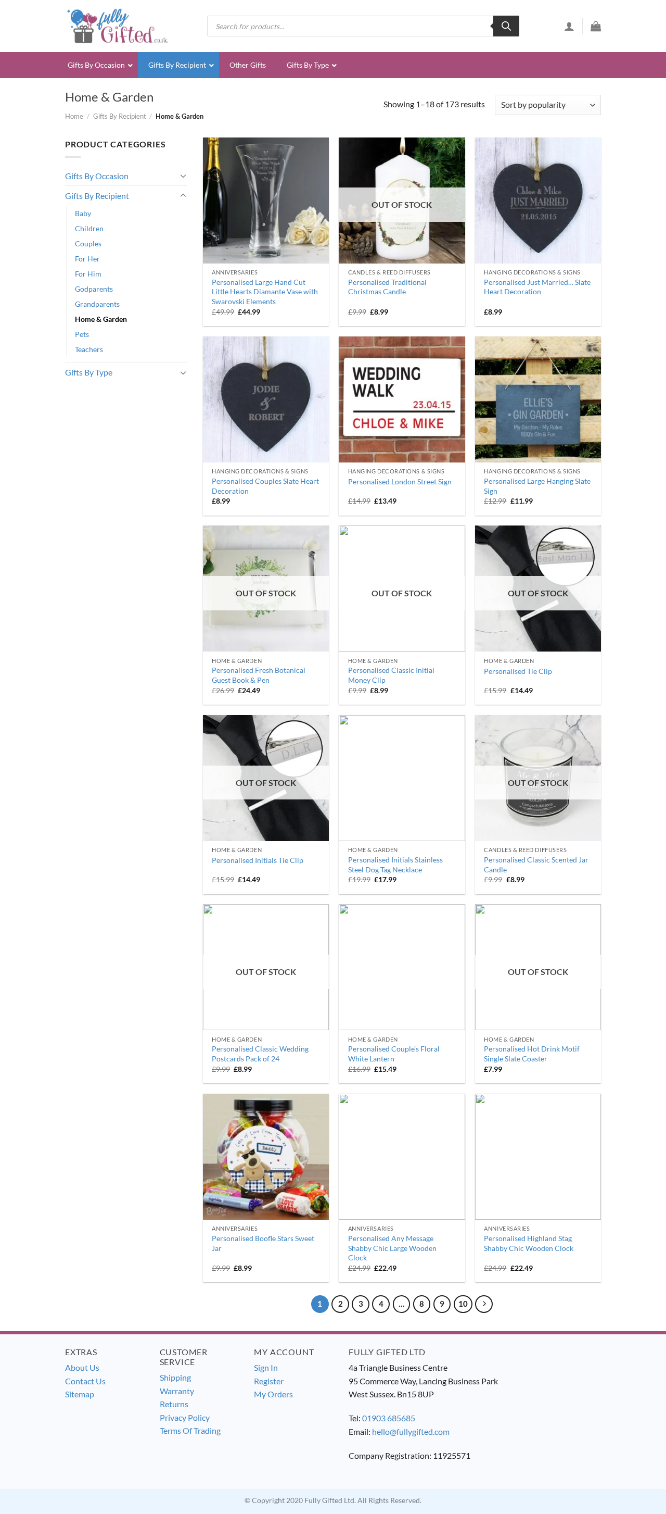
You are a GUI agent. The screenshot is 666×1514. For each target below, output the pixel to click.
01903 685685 (388, 1418)
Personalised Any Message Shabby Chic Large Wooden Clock (392, 1248)
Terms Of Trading (190, 1430)
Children (89, 228)
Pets (82, 334)
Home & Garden (101, 319)
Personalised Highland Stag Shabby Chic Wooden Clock (528, 1243)
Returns (174, 1404)
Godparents (94, 288)
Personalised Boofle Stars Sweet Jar (263, 1243)
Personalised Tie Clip (518, 671)
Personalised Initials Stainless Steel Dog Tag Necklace (395, 864)
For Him (88, 273)
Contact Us (85, 1381)
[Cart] (596, 26)
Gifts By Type (88, 372)
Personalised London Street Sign (400, 481)
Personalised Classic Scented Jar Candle (536, 864)
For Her (87, 258)
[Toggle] (183, 175)
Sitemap (79, 1394)
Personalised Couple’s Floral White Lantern (394, 1053)
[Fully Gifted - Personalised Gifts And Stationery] (117, 25)
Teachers (89, 349)
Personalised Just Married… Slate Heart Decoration (537, 287)
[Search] (506, 26)
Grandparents (97, 303)
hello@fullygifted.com (411, 1431)
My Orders (273, 1394)
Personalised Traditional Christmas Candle (387, 287)
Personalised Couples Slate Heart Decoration (265, 486)
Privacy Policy (185, 1417)
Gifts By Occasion (97, 176)
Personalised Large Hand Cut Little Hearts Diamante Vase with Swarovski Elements (265, 292)
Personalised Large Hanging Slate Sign (537, 486)
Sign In (266, 1367)
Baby (83, 213)
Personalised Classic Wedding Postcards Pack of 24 (260, 1053)
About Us (82, 1367)
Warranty (177, 1391)
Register (269, 1381)
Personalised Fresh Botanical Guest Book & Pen (258, 675)
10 (463, 1303)
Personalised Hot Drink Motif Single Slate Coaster (532, 1053)
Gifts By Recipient (119, 116)
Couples (88, 243)
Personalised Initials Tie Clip (257, 860)
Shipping (175, 1377)
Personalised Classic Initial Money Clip (391, 675)
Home (74, 116)
